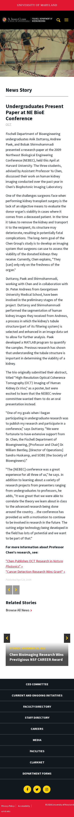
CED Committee (37, 684)
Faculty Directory (37, 706)
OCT (8, 124)
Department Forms (37, 773)
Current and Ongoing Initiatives (37, 695)
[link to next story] (16, 590)
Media (37, 740)
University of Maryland (37, 5)
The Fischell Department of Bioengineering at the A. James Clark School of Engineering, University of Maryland (27, 14)
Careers (37, 729)
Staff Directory (37, 717)
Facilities (37, 751)
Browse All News (17, 610)
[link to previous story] (9, 590)
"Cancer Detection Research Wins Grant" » (35, 571)
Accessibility (24, 805)
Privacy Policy (8, 805)
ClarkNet (37, 762)
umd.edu (5, 811)
